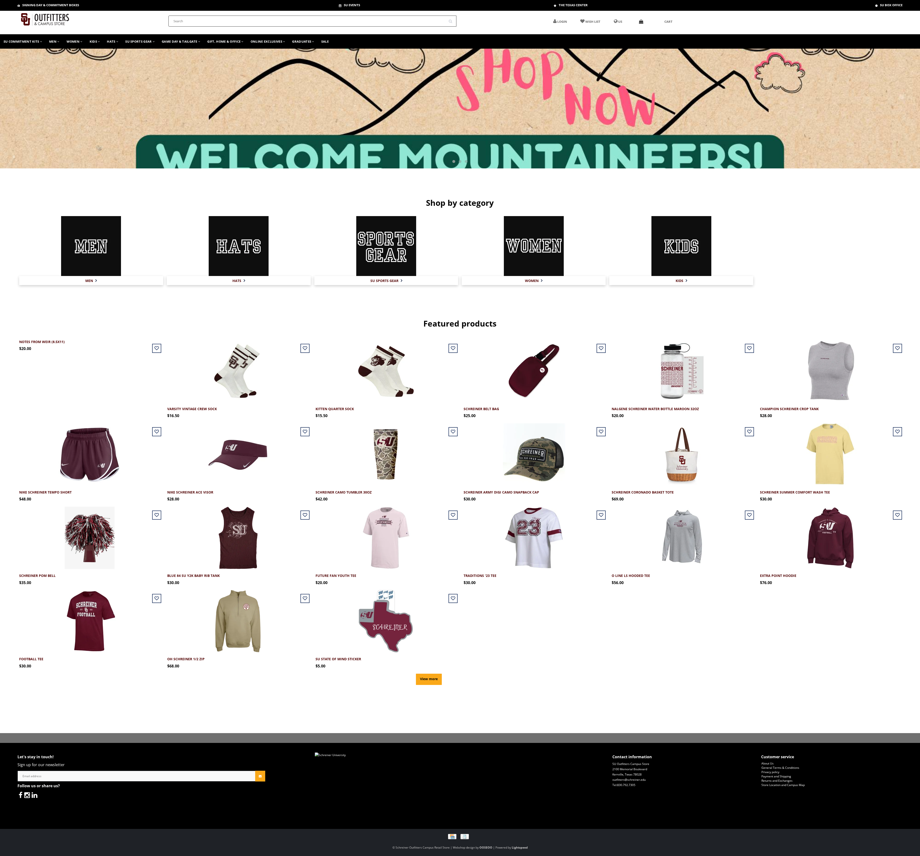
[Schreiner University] (45, 18)
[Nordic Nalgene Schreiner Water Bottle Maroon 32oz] (682, 368)
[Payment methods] (460, 836)
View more (429, 679)
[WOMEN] (534, 246)
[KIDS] (681, 246)
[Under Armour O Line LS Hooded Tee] (682, 535)
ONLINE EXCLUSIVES (267, 41)
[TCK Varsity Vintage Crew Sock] (238, 368)
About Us (767, 763)
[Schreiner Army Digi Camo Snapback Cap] (534, 452)
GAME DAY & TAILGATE (180, 41)
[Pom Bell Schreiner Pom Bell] (89, 535)
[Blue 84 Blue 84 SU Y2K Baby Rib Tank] (238, 535)
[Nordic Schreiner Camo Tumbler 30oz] (386, 452)
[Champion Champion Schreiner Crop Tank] (830, 368)
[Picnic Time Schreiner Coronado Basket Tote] (682, 452)
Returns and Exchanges (777, 781)
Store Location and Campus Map (783, 785)
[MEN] (91, 246)
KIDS (94, 41)
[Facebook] (21, 794)
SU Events (352, 5)
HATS (111, 41)
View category (91, 241)
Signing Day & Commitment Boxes (50, 5)
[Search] (452, 19)
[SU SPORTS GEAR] (386, 246)
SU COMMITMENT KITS (22, 41)
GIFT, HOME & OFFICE (224, 41)
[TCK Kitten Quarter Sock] (386, 368)
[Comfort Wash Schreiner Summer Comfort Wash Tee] (830, 452)
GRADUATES (302, 41)
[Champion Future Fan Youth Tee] (386, 535)
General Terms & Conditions (780, 768)
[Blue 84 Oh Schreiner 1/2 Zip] (238, 619)
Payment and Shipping (776, 776)
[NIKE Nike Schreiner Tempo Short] (89, 452)
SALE (325, 41)
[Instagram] (27, 794)
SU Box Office (891, 5)
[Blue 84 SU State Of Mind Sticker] (386, 619)
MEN (53, 41)
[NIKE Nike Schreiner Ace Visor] (238, 452)
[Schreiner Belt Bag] (534, 368)
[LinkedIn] (34, 794)
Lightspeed (520, 847)
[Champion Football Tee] (89, 619)
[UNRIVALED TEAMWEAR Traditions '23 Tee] (534, 535)
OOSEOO (485, 847)
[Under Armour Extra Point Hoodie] (830, 535)
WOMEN (73, 41)
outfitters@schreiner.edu (629, 780)
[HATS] (239, 246)
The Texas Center (573, 5)
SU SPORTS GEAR (139, 41)
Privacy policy (770, 772)
